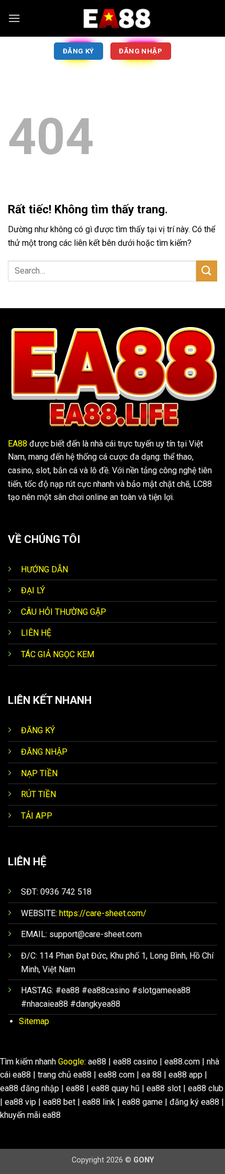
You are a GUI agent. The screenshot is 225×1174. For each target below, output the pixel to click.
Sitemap (34, 1021)
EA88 (17, 444)
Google (71, 1062)
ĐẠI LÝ (33, 590)
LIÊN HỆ (36, 633)
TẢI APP (36, 816)
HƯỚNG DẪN (44, 569)
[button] (14, 18)
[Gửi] (206, 270)
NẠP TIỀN (39, 773)
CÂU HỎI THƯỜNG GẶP (63, 612)
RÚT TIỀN (38, 794)
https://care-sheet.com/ (104, 913)
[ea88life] (112, 18)
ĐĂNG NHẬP (44, 752)
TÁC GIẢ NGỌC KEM (57, 654)
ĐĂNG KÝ (38, 730)
